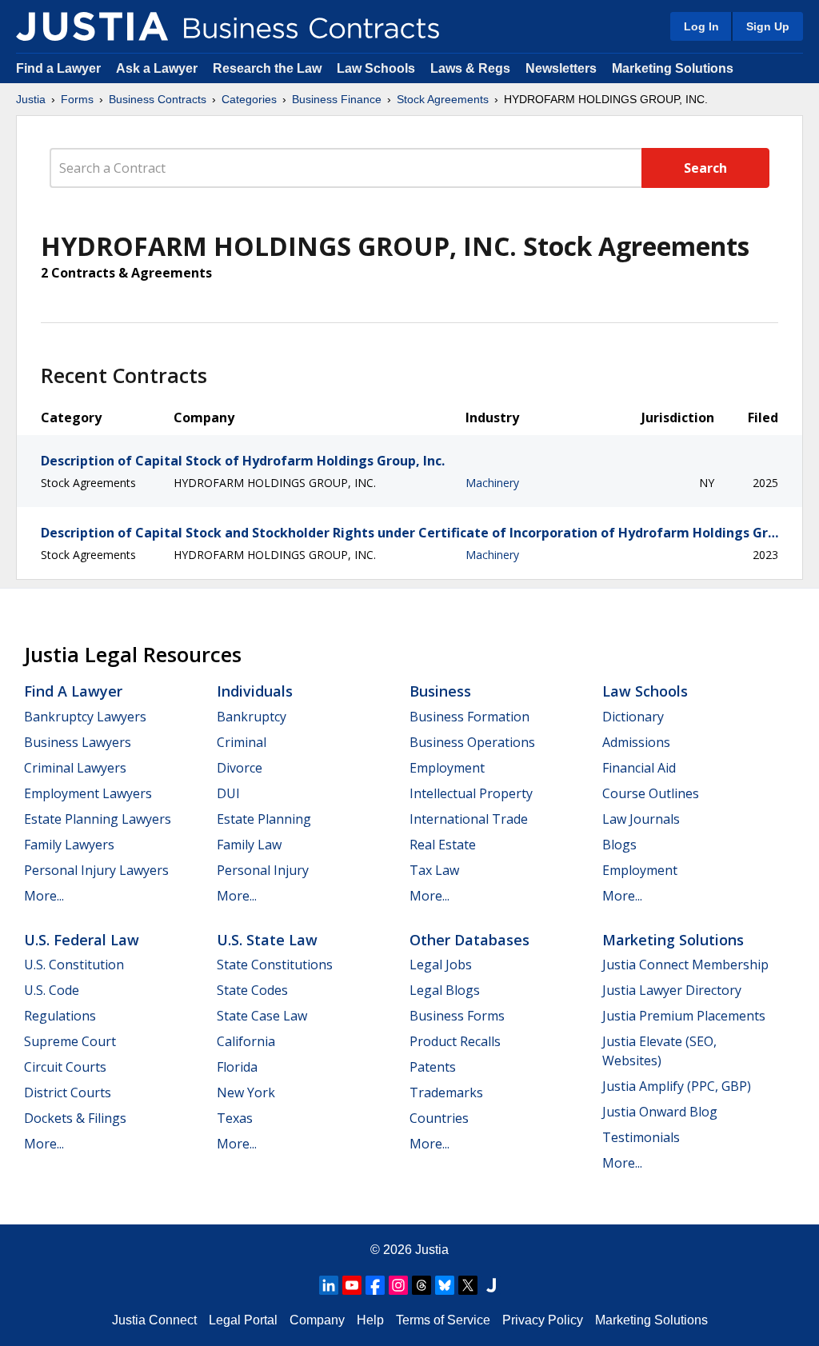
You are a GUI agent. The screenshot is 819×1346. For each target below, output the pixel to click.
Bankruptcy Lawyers (85, 716)
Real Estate (443, 844)
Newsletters (561, 68)
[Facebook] (375, 1285)
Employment (447, 768)
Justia (31, 99)
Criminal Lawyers (75, 768)
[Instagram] (398, 1285)
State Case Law (262, 1015)
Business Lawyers (77, 742)
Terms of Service (443, 1320)
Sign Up (767, 26)
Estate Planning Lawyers (97, 819)
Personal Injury (263, 870)
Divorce (239, 768)
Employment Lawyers (88, 793)
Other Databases (469, 939)
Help (370, 1320)
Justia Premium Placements (683, 1015)
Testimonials (641, 1137)
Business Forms (457, 1015)
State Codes (252, 990)
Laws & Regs (470, 68)
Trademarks (446, 1092)
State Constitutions (275, 964)
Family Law (249, 844)
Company (317, 1320)
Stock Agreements (443, 99)
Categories (249, 99)
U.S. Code (51, 990)
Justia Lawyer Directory (671, 990)
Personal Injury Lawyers (96, 870)
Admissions (636, 742)
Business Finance (337, 99)
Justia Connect (154, 1320)
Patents (433, 1067)
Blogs (619, 844)
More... (44, 896)
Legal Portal (243, 1320)
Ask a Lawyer (158, 68)
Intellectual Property (471, 793)
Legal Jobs (441, 964)
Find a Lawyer (58, 68)
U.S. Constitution (74, 964)
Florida (237, 1067)
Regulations (60, 1015)
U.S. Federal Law (81, 939)
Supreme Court (70, 1041)
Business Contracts (157, 99)
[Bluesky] (444, 1285)
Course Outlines (650, 793)
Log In (701, 26)
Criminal (241, 742)
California (246, 1041)
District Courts (67, 1092)
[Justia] (92, 26)
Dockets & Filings (75, 1118)
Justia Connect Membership (685, 964)
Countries (439, 1118)
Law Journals (641, 819)
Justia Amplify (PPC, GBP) (676, 1086)
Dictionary (633, 716)
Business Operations (472, 742)
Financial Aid (639, 768)
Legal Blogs (445, 990)
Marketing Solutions (672, 68)
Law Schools (376, 68)
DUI (228, 793)
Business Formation (469, 716)
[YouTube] (352, 1285)
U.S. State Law (267, 939)
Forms (77, 99)
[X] (467, 1285)
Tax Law (434, 870)
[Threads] (421, 1285)
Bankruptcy (251, 716)
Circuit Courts (65, 1067)
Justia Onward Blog (659, 1111)
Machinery (492, 482)
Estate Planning (264, 819)
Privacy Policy (542, 1320)
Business (440, 691)
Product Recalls (455, 1041)
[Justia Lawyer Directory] (491, 1285)
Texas (235, 1118)
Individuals (255, 691)
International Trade (469, 819)
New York (246, 1092)
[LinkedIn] (328, 1285)
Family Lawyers (69, 844)
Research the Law (267, 68)
